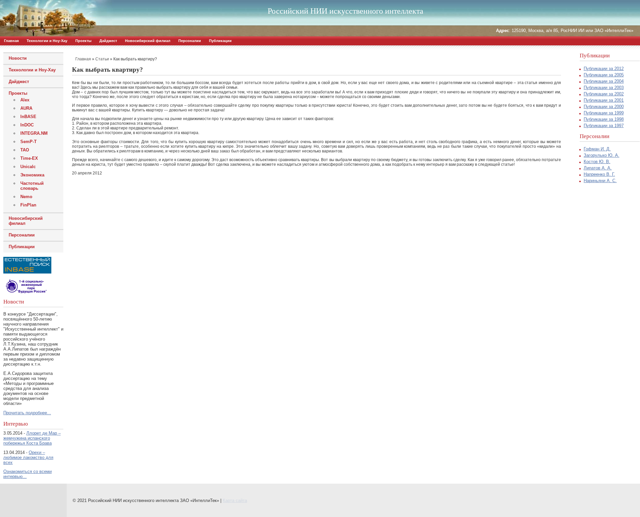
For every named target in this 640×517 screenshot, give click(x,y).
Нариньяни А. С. (600, 180)
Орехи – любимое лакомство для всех (28, 457)
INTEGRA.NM (34, 133)
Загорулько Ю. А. (601, 155)
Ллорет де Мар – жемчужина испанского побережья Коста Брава (32, 438)
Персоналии (189, 41)
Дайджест (108, 41)
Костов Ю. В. (597, 161)
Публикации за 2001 (604, 100)
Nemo (26, 196)
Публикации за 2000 (604, 106)
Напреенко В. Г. (599, 174)
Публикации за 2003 (604, 87)
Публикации (220, 41)
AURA (26, 108)
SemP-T (28, 141)
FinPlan (28, 204)
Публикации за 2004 (604, 81)
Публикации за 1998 (604, 119)
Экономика (32, 174)
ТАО (24, 149)
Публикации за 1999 (604, 112)
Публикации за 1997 (604, 125)
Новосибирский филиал (147, 41)
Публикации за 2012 (604, 68)
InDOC (27, 124)
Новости (18, 58)
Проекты (83, 41)
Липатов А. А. (598, 167)
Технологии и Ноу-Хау (47, 41)
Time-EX (29, 158)
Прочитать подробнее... (27, 412)
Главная (11, 41)
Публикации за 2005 (604, 74)
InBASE (28, 116)
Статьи (102, 59)
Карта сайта (235, 500)
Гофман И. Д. (597, 148)
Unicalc (28, 166)
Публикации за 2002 (604, 93)
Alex (24, 99)
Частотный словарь (32, 186)
